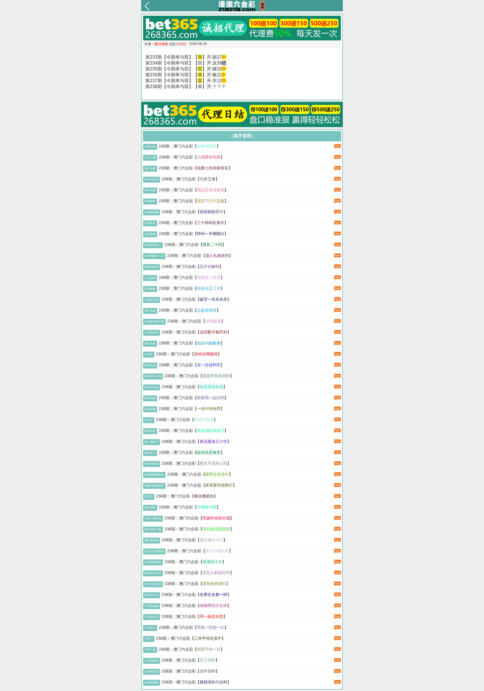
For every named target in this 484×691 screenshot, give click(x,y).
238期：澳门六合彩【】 (189, 146)
